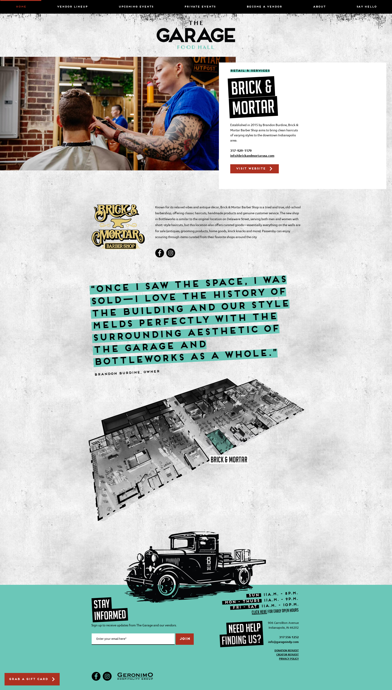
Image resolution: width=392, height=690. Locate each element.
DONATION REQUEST (286, 650)
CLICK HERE (259, 612)
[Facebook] (159, 253)
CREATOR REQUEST (287, 654)
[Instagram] (170, 253)
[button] (319, 5)
